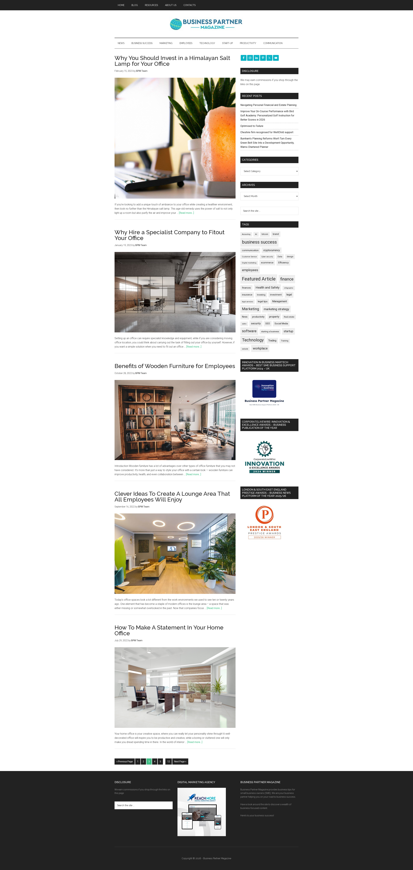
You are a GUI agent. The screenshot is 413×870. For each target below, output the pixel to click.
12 (168, 761)
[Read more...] (186, 212)
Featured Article (259, 279)
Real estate (289, 317)
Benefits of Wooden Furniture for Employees (175, 366)
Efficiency (283, 262)
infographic (288, 288)
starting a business (270, 331)
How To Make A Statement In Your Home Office (169, 630)
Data (280, 256)
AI (256, 234)
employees (250, 270)
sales (244, 324)
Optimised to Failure (251, 126)
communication (250, 250)
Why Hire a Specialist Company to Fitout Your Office (170, 235)
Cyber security (267, 257)
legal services (247, 302)
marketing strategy (276, 309)
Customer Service (249, 257)
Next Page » (180, 761)
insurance (247, 294)
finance (286, 279)
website (245, 349)
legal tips (262, 301)
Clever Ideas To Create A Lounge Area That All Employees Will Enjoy (172, 496)
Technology (253, 340)
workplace (260, 348)
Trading (272, 340)
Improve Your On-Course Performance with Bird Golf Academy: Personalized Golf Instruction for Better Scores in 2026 (267, 115)
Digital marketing (249, 263)
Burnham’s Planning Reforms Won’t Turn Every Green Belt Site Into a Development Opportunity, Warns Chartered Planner (267, 142)
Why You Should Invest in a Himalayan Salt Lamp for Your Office (172, 60)
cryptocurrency (271, 250)
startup (288, 331)
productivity (258, 316)
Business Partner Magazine (206, 24)
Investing (261, 295)
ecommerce (267, 262)
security (256, 323)
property (274, 316)
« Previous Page (124, 761)
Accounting (246, 234)
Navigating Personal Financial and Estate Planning (268, 105)
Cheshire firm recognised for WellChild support (266, 132)
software (249, 331)
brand (276, 234)
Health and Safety (267, 287)
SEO (267, 323)
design (290, 256)
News (244, 316)
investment (276, 294)
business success (259, 242)
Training (284, 341)
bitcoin (265, 234)
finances (246, 287)
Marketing (250, 309)
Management (279, 301)
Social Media (281, 323)
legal (289, 294)
